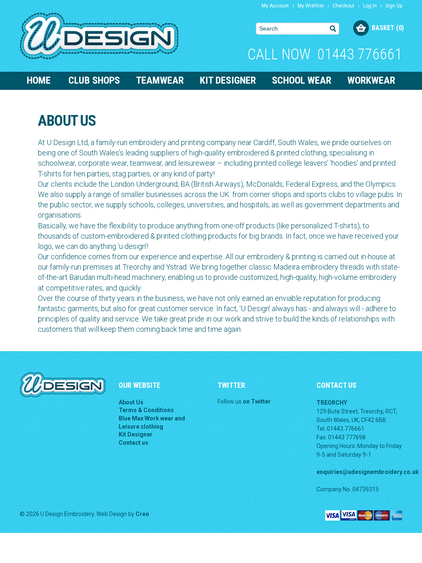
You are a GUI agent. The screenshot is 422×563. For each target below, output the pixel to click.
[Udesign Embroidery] (99, 35)
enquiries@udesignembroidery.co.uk (367, 472)
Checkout (343, 6)
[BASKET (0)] (361, 28)
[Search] (333, 28)
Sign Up (393, 6)
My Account (275, 6)
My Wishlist (311, 6)
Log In (370, 6)
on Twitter (257, 401)
